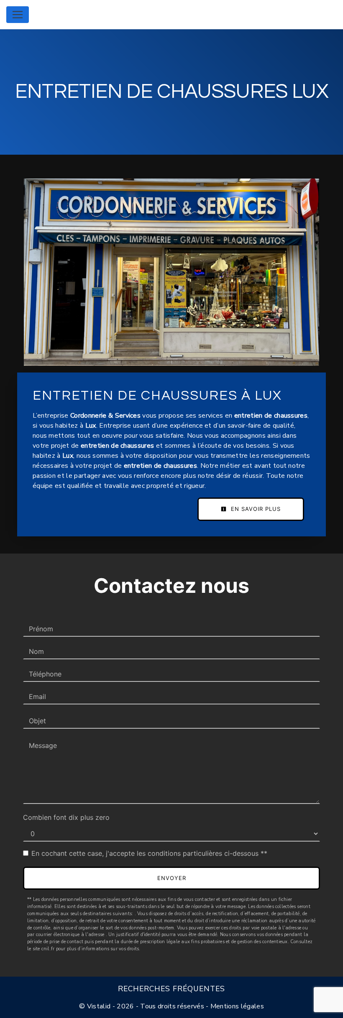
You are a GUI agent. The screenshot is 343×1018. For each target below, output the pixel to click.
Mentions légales (236, 1006)
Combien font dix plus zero (66, 817)
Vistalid (99, 1006)
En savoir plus (255, 508)
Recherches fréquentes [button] (171, 989)
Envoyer (171, 878)
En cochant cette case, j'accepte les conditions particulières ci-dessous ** (149, 853)
